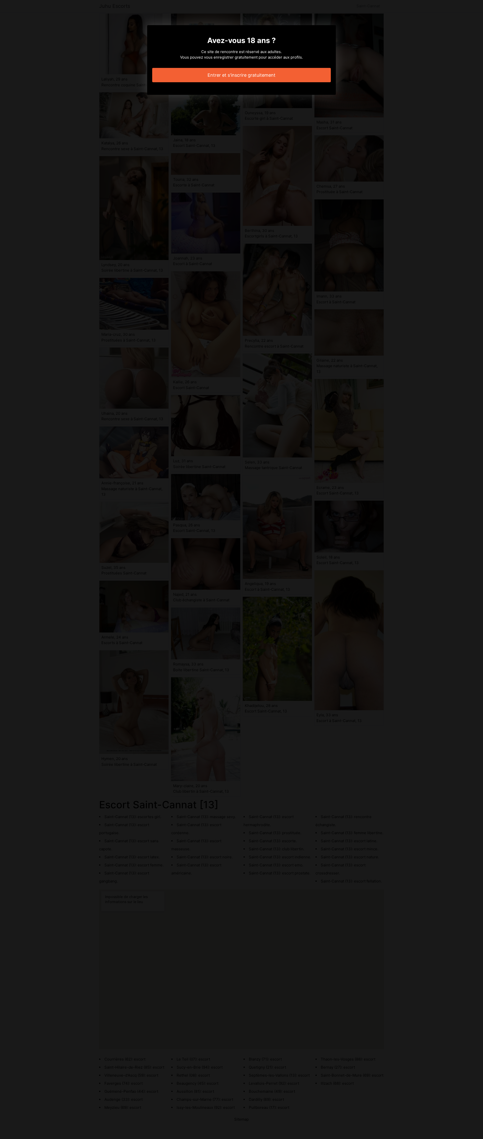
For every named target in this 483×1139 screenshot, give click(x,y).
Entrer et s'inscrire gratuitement (241, 75)
